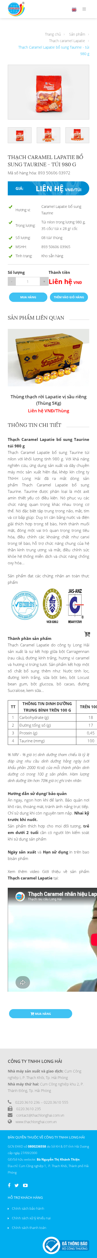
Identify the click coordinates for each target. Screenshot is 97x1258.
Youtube (25, 1186)
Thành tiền (59, 272)
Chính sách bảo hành (28, 1208)
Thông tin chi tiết (34, 425)
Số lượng (16, 272)
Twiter (16, 1186)
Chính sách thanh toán (29, 1227)
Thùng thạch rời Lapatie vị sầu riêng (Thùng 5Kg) (48, 400)
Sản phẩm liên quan (36, 317)
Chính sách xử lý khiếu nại (31, 1218)
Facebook (9, 1186)
